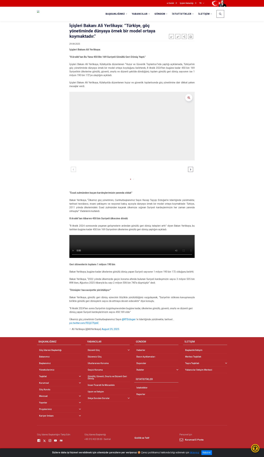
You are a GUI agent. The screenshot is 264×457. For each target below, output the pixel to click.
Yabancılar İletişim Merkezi (198, 370)
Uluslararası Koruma (98, 363)
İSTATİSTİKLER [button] (181, 14)
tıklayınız (194, 452)
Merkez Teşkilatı (193, 356)
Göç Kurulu (44, 389)
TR (200, 3)
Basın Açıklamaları (145, 356)
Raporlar (140, 394)
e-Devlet (170, 3)
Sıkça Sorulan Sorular (99, 398)
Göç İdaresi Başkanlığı (50, 350)
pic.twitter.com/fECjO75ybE (84, 323)
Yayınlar (43, 402)
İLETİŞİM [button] (204, 14)
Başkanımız (45, 363)
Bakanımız (44, 356)
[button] (184, 36)
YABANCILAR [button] (140, 14)
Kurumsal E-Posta (194, 440)
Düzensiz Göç (95, 356)
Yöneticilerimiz (46, 370)
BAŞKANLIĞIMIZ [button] (115, 14)
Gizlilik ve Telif (141, 438)
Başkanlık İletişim (193, 350)
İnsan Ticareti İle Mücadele (101, 385)
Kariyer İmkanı (46, 416)
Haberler (140, 350)
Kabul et (207, 452)
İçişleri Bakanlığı (186, 3)
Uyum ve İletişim (96, 391)
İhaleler (140, 370)
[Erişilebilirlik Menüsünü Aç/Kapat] (255, 448)
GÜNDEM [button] (159, 14)
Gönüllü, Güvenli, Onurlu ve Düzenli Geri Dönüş (107, 377)
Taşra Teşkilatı (192, 363)
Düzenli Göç (94, 350)
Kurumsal (44, 383)
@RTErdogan (129, 319)
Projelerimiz (45, 409)
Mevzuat (43, 396)
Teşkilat (43, 376)
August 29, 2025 (110, 329)
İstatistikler (142, 387)
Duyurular (141, 363)
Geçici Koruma (95, 370)
